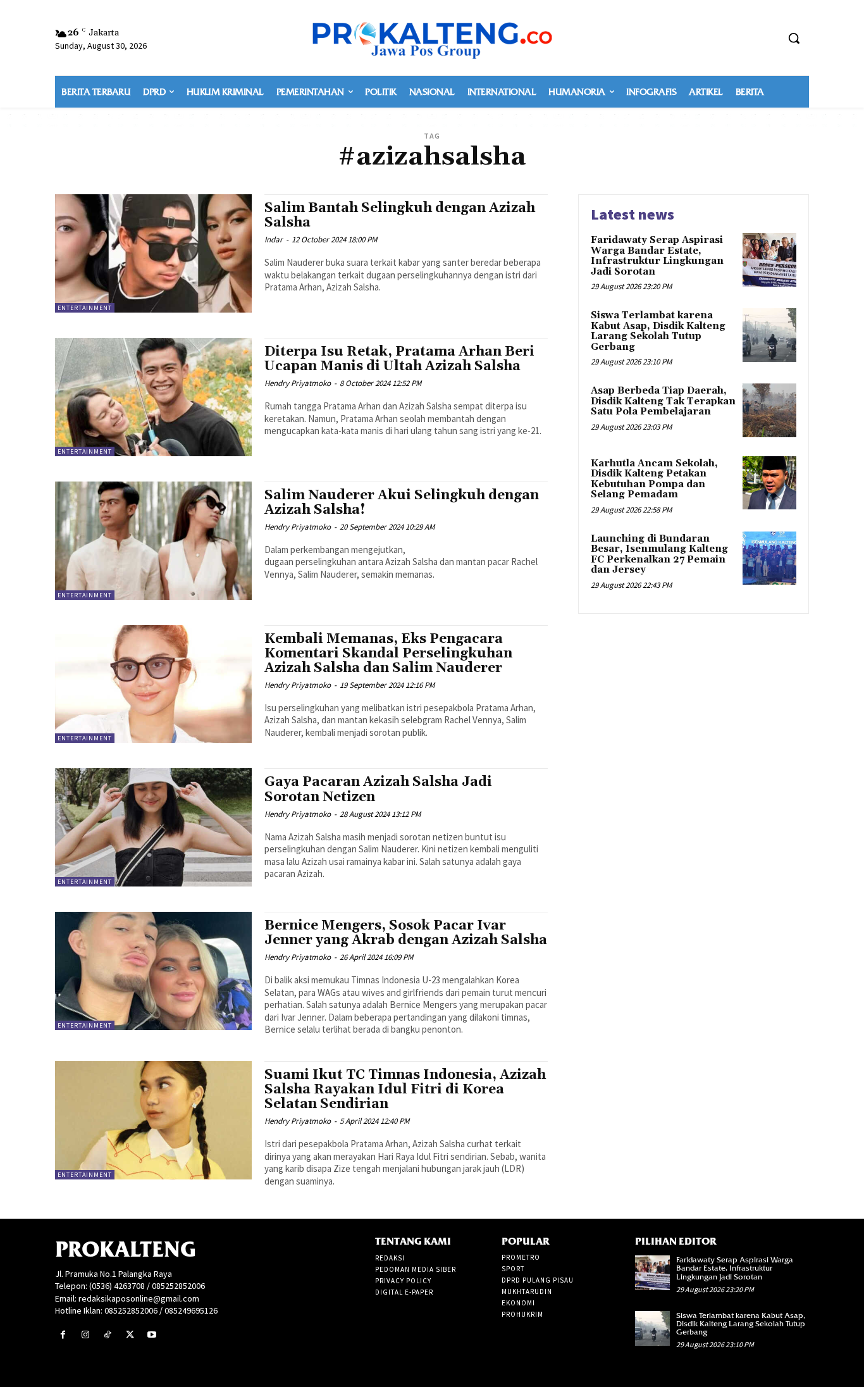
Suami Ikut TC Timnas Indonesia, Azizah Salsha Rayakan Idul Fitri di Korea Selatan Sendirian (405, 1089)
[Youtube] (152, 1335)
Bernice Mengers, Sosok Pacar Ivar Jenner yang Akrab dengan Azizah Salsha (405, 933)
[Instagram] (85, 1335)
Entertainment (85, 308)
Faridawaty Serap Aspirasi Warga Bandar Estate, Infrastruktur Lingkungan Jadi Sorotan (657, 256)
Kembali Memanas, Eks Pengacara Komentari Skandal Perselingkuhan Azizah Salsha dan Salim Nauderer (388, 653)
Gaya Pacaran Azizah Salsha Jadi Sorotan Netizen (378, 789)
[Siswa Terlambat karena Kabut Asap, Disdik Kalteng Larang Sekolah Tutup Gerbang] (769, 335)
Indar (273, 239)
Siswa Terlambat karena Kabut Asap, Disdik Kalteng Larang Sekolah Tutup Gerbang (658, 331)
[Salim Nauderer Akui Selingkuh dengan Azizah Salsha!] (153, 541)
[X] (130, 1335)
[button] (794, 38)
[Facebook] (63, 1335)
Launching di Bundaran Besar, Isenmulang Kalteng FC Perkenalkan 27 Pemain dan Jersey (659, 554)
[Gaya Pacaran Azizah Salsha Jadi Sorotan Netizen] (153, 827)
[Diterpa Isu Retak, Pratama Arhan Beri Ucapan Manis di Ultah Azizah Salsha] (153, 397)
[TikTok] (107, 1335)
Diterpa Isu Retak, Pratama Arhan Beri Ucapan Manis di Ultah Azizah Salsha (399, 359)
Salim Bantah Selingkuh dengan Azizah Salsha (399, 215)
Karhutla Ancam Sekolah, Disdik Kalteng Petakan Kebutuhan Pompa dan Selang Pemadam (654, 479)
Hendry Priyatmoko (297, 383)
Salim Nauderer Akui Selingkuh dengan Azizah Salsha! (401, 502)
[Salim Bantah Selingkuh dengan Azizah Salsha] (153, 253)
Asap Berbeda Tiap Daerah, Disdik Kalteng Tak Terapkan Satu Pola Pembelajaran (663, 401)
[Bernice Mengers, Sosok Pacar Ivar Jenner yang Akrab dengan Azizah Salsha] (153, 971)
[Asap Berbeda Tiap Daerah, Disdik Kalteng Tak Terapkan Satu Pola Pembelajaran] (769, 410)
